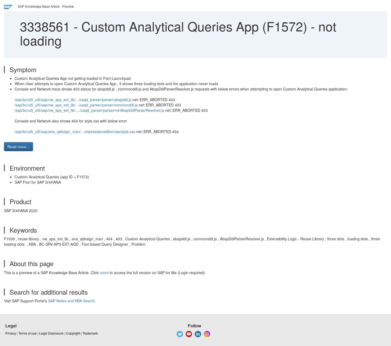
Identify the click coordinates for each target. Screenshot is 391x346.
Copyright (73, 333)
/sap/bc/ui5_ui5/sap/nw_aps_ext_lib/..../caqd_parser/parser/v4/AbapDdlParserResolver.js (89, 110)
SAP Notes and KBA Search (71, 300)
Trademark (90, 333)
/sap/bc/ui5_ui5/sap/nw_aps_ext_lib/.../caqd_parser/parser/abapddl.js (73, 99)
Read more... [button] (18, 146)
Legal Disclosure (51, 333)
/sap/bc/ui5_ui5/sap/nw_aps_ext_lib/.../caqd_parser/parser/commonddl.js (76, 105)
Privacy (10, 333)
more (104, 272)
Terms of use (27, 333)
